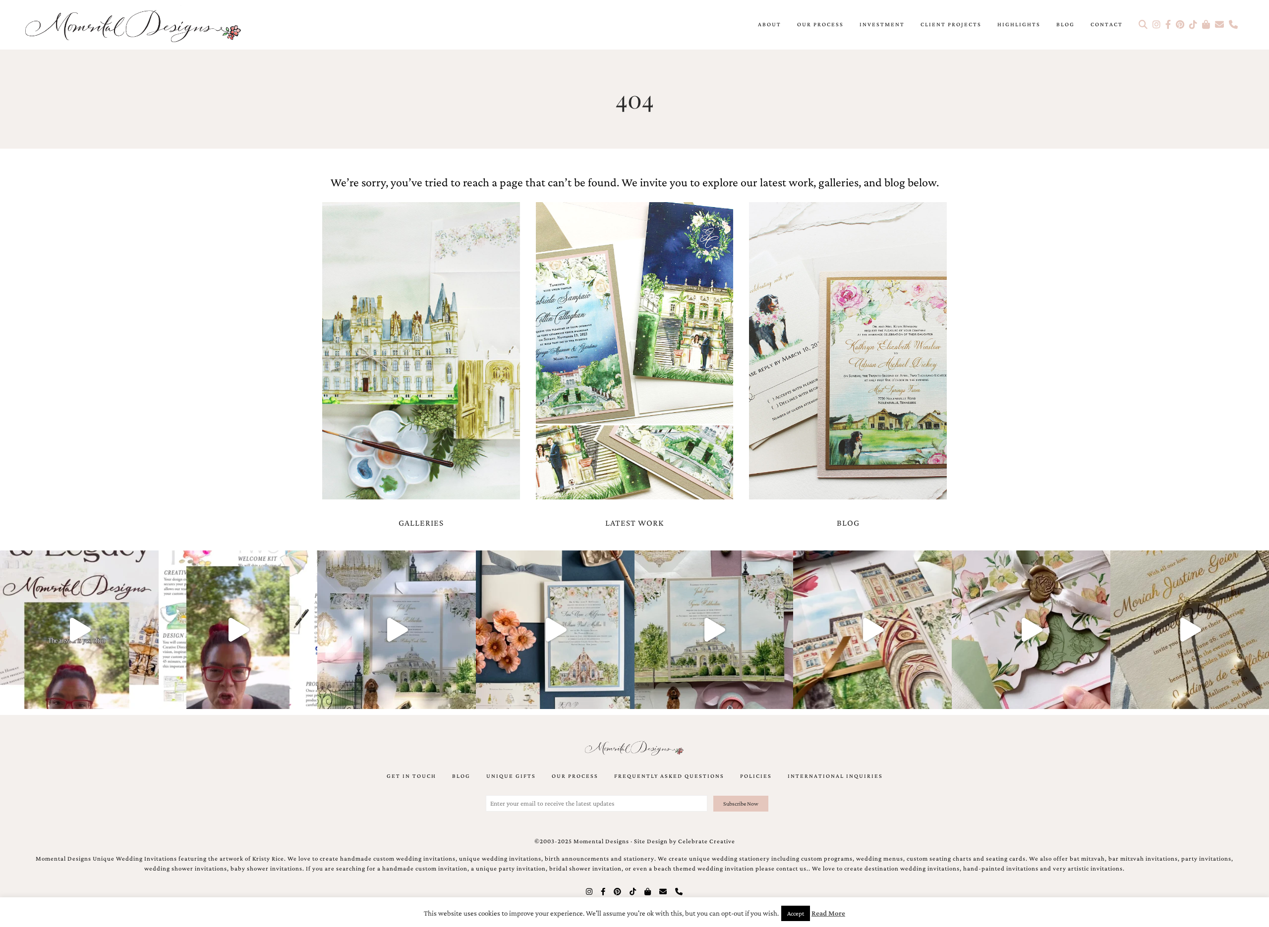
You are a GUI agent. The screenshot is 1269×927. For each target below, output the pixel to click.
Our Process (820, 24)
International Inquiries (835, 775)
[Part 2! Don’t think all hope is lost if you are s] (79, 629)
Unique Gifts (511, 775)
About (769, 24)
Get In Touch (411, 775)
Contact (1107, 24)
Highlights (1018, 24)
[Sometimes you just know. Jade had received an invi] (713, 629)
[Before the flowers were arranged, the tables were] (396, 629)
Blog (1065, 24)
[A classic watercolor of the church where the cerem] (555, 629)
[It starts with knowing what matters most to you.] (872, 629)
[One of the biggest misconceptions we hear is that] (1189, 629)
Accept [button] (795, 913)
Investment (882, 24)
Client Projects (951, 24)
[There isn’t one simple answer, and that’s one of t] (1031, 629)
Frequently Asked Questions (669, 775)
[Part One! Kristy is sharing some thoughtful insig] (238, 629)
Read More (828, 913)
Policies (756, 775)
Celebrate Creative (706, 841)
